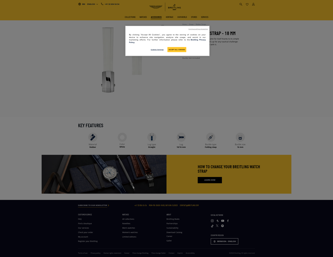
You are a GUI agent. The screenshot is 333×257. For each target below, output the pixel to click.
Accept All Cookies (177, 50)
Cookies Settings (157, 50)
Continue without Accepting (198, 29)
